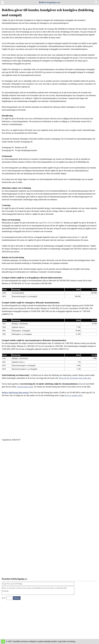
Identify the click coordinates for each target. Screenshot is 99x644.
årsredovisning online (25, 387)
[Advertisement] (49, 419)
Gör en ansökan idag (74, 395)
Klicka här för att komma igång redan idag (75, 378)
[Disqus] (49, 475)
